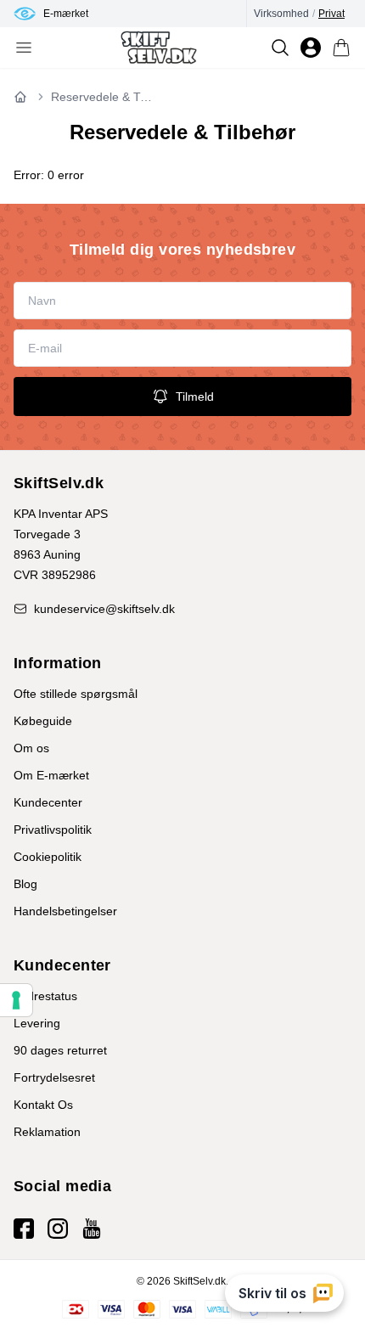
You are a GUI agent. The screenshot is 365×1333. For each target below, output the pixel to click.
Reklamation (47, 1132)
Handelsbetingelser (65, 911)
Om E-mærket (51, 775)
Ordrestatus (45, 996)
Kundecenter (48, 802)
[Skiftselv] (158, 48)
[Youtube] (91, 1228)
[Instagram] (58, 1228)
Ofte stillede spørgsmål (76, 693)
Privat (331, 14)
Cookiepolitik (47, 856)
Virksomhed (281, 14)
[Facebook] (24, 1228)
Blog (25, 884)
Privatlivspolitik (53, 829)
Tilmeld (195, 396)
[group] (130, 13)
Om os (31, 748)
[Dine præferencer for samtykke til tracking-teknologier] (16, 1000)
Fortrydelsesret (54, 1077)
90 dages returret (60, 1050)
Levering (37, 1023)
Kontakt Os (43, 1104)
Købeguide (43, 721)
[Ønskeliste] (310, 47)
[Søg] (280, 47)
